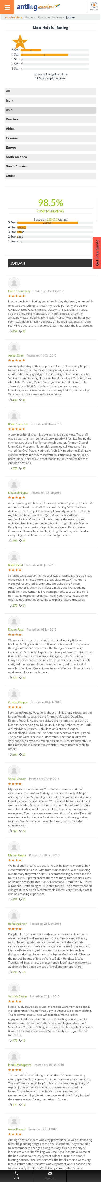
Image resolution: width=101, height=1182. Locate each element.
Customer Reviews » (51, 17)
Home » (30, 17)
